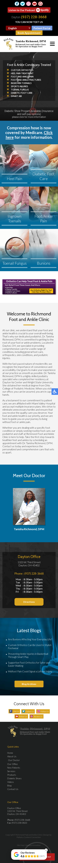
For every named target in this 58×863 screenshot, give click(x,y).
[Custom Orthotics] (29, 286)
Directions (29, 601)
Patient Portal (42, 28)
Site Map (20, 845)
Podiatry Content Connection (29, 837)
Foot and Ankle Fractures (26, 79)
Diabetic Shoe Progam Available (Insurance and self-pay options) (29, 113)
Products (11, 774)
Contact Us (12, 789)
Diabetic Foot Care (21, 92)
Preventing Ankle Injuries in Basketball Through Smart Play (28, 655)
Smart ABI (16, 96)
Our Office (12, 764)
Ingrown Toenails (21, 83)
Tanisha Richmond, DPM (29, 529)
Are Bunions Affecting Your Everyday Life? (30, 639)
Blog (9, 785)
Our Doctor (14, 760)
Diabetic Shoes (14, 778)
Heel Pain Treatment (22, 73)
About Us (11, 756)
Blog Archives (29, 684)
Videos (10, 782)
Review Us (38, 716)
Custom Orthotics (22, 70)
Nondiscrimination (33, 845)
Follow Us (30, 711)
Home (10, 752)
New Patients (13, 767)
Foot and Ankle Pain (22, 76)
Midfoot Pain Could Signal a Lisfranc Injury (30, 671)
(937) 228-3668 (34, 17)
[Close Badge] (46, 850)
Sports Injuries (19, 86)
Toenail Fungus (20, 89)
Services (11, 771)
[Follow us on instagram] (28, 3)
